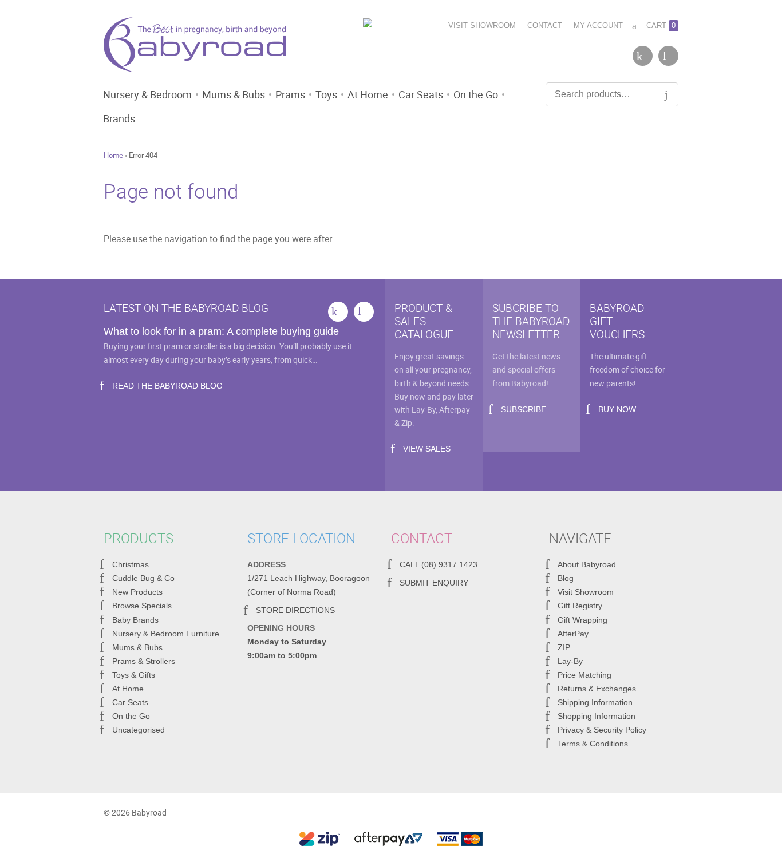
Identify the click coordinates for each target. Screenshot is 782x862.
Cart (661, 25)
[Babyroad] (195, 47)
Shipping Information (595, 702)
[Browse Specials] (391, 24)
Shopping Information (596, 716)
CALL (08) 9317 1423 (438, 564)
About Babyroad (587, 564)
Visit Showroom (482, 25)
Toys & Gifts (133, 674)
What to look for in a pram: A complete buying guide (221, 331)
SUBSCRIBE (523, 409)
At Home (367, 94)
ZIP (564, 647)
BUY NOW (617, 409)
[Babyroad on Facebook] (643, 56)
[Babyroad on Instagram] (668, 56)
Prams (290, 94)
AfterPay (573, 633)
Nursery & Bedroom (147, 94)
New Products (137, 591)
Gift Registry (580, 605)
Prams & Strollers (143, 661)
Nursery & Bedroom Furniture (165, 633)
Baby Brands (135, 619)
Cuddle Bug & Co (143, 578)
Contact (544, 25)
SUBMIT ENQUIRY (434, 582)
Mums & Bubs (233, 94)
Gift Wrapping (582, 619)
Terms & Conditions (593, 743)
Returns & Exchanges (597, 688)
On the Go (475, 94)
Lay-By (570, 661)
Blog (566, 578)
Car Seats (420, 94)
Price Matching (584, 674)
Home (113, 155)
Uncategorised (138, 729)
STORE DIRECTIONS (295, 610)
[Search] (666, 94)
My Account (598, 25)
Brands (119, 118)
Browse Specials (142, 605)
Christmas (130, 564)
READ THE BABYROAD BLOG (167, 385)
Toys (326, 94)
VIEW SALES (427, 448)
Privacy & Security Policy (602, 729)
